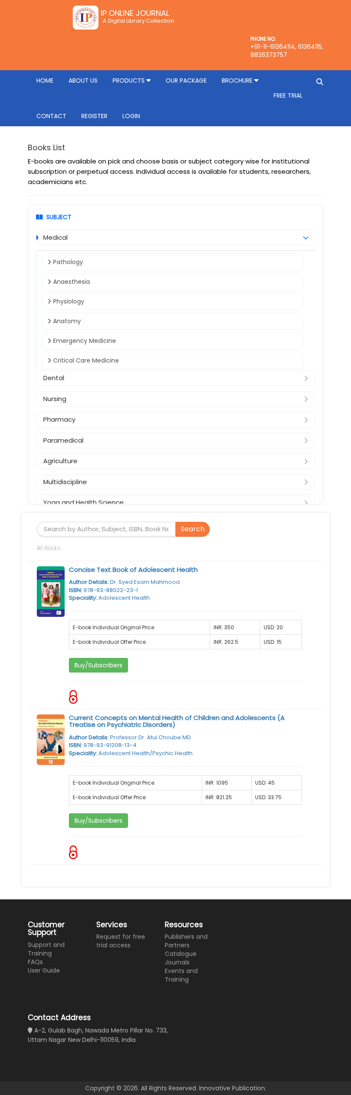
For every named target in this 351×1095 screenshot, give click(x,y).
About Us (83, 80)
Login (131, 116)
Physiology (67, 301)
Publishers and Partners (186, 940)
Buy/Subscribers (98, 665)
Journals (177, 962)
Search (193, 529)
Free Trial (288, 95)
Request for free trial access (120, 940)
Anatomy (66, 321)
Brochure (238, 80)
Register (94, 116)
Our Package (186, 80)
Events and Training (181, 975)
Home (45, 80)
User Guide (44, 970)
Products (129, 80)
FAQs (35, 962)
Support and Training (46, 949)
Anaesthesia (70, 281)
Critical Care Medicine (85, 360)
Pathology (67, 262)
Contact (51, 116)
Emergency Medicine (83, 340)
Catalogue (180, 953)
